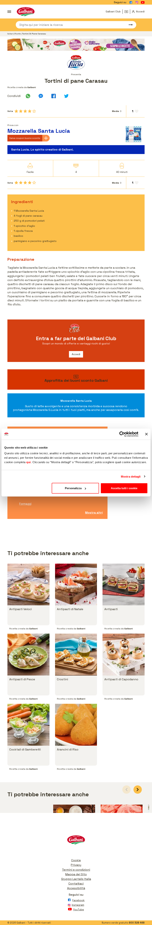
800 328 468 (137, 922)
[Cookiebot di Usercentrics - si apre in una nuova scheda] (122, 434)
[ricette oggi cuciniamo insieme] (76, 45)
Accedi (76, 354)
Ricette (18, 34)
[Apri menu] (9, 12)
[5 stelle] (34, 111)
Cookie (76, 860)
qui (28, 462)
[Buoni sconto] (127, 11)
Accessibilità (76, 888)
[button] (137, 789)
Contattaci (76, 883)
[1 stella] (16, 111)
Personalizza (73, 488)
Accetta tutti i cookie (124, 488)
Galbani (10, 34)
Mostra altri (94, 512)
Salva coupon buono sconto (24, 138)
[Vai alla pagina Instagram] (137, 2)
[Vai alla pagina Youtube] (143, 2)
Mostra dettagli (131, 476)
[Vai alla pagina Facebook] (131, 2)
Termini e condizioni (76, 870)
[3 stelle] (25, 111)
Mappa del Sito (76, 874)
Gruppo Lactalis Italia (76, 879)
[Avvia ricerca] (129, 24)
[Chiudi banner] (146, 434)
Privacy (76, 865)
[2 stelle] (21, 111)
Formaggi (25, 503)
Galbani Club (113, 11)
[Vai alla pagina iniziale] (25, 11)
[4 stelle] (29, 111)
